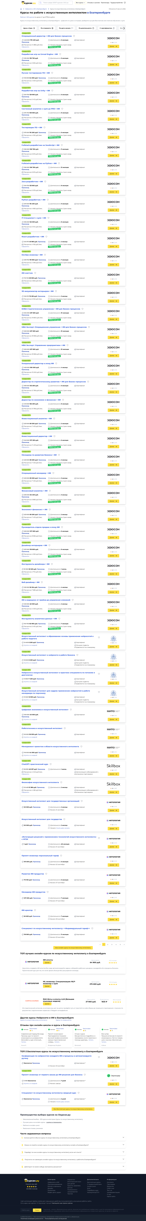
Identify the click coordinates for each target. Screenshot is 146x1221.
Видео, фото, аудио (54, 1192)
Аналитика (51, 1190)
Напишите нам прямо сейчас (62, 1203)
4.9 (114, 42)
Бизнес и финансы (54, 1186)
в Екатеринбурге (98, 12)
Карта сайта (111, 1196)
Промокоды (105, 2)
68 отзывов (117, 1000)
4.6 (114, 770)
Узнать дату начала (62, 828)
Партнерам (111, 1184)
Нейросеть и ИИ (53, 1182)
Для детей (71, 1183)
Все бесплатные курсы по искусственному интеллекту (73, 1109)
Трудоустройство (116, 2)
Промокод (25, 42)
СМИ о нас (110, 1188)
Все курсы (79, 2)
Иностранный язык (74, 1181)
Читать (23, 1042)
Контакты (110, 1182)
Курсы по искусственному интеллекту (33, 1020)
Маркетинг (71, 1179)
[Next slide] (121, 28)
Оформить (25, 47)
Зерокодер (33, 1028)
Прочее (70, 1194)
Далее (112, 46)
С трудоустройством (94, 1184)
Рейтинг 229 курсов (27, 17)
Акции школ (91, 1186)
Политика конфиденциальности (32, 1218)
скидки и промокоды (54, 1122)
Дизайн (50, 1188)
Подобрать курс (92, 1190)
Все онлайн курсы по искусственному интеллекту (73, 948)
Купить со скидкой (30, 645)
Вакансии (110, 1186)
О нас (109, 1194)
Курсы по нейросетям (63, 1020)
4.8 (114, 642)
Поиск (37, 1210)
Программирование (55, 1184)
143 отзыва (113, 960)
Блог (89, 1188)
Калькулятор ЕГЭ (93, 1192)
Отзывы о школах (93, 2)
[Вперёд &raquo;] (124, 944)
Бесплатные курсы (94, 1182)
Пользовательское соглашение (56, 1218)
